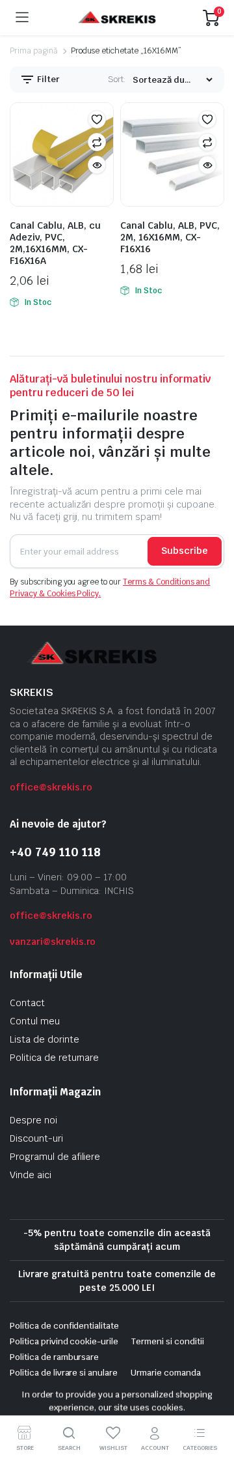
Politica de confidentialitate (64, 1325)
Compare (97, 142)
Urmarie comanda (166, 1372)
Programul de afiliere (55, 1157)
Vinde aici (30, 1175)
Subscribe (184, 550)
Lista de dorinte (44, 1039)
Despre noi (33, 1120)
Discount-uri (36, 1138)
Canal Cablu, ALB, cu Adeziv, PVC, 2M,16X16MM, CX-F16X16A (55, 243)
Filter (47, 79)
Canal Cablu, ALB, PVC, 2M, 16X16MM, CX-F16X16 (170, 237)
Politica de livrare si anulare (64, 1372)
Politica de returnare (54, 1057)
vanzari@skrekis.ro (53, 941)
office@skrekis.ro (51, 787)
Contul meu (35, 1021)
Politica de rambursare (54, 1357)
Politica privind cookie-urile (64, 1341)
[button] (96, 119)
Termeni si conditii (167, 1341)
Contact (27, 1003)
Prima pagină (34, 51)
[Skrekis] (116, 17)
